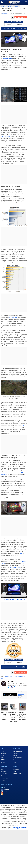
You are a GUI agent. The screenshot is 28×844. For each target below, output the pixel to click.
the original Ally (13, 317)
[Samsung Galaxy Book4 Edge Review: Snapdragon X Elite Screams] (22, 706)
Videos (15, 762)
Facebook (6, 789)
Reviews (6, 676)
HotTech (3, 780)
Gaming (16, 6)
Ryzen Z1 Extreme (6, 136)
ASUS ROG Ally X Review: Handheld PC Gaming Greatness (5, 716)
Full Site (3, 760)
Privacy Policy (5, 778)
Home (2, 751)
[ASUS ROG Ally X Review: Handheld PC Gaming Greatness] (4, 706)
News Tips (4, 773)
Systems (15, 753)
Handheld (20, 676)
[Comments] (12, 17)
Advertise (3, 771)
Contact (3, 776)
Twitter (5, 787)
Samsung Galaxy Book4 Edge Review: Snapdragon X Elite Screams (23, 716)
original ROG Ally (7, 58)
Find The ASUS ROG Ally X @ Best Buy (14, 599)
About (2, 769)
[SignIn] (3, 2)
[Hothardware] (14, 2)
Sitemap (3, 762)
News (2, 755)
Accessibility (16, 769)
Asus (11, 676)
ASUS (24, 425)
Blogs (2, 757)
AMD (21, 553)
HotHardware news (21, 694)
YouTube (6, 791)
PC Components (17, 751)
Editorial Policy (17, 773)
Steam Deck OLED (15, 567)
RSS (5, 794)
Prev (5, 667)
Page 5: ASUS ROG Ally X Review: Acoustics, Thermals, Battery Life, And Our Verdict (14, 28)
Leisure (9, 6)
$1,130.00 (19, 24)
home (2, 6)
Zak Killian (11, 682)
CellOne (9, 24)
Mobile (15, 755)
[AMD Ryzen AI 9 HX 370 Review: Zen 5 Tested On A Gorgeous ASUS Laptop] (13, 706)
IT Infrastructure (17, 757)
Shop (14, 771)
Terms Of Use (16, 829)
